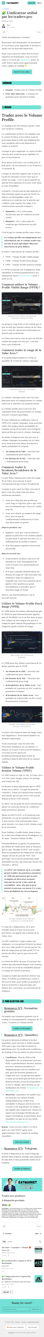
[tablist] (7, 1241)
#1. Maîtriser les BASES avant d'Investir (16, 1282)
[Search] (40, 1241)
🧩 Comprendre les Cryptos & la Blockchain (16, 1277)
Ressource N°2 (13, 1035)
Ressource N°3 (13, 1148)
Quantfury (25, 60)
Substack (11, 1333)
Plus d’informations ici (17, 1122)
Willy (8, 25)
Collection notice (33, 1322)
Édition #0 (5, 1250)
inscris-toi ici (25, 275)
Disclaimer (5, 1208)
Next (37, 1234)
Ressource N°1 (13, 1008)
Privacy (17, 1322)
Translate (6, 9)
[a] (38, 1263)
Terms (24, 1322)
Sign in (39, 3)
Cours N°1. (6, 1266)
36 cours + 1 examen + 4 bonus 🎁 (16, 1247)
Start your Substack (16, 1327)
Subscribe (31, 3)
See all (6, 1292)
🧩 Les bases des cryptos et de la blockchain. (16, 1262)
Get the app (32, 1327)
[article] (22, 1251)
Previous (8, 1234)
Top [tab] (4, 1242)
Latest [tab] (10, 1242)
